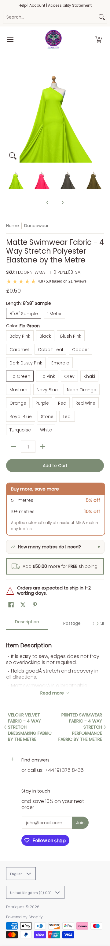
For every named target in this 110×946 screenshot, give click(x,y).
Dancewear (36, 226)
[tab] (27, 624)
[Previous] (10, 114)
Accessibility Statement (70, 5)
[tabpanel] (55, 659)
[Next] (99, 114)
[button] (99, 39)
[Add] (42, 447)
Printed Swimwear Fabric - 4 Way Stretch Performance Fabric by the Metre (80, 727)
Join (80, 823)
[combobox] (50, 17)
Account (37, 5)
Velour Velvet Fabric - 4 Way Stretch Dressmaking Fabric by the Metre (30, 727)
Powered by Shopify (24, 917)
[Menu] (9, 39)
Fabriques (15, 906)
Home (12, 226)
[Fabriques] (53, 40)
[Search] (102, 17)
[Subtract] (13, 447)
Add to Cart (55, 465)
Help (23, 5)
